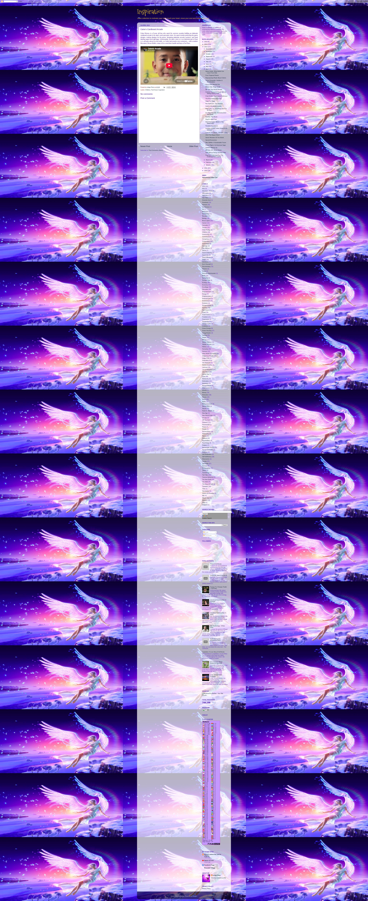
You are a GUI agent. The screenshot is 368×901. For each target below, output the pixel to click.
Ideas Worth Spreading (209, 353)
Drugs (204, 271)
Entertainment (206, 298)
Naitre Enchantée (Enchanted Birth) (215, 639)
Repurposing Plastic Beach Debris (215, 78)
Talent (204, 470)
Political (204, 438)
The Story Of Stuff (207, 484)
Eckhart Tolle (206, 280)
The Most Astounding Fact (213, 98)
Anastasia (205, 202)
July (207, 61)
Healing (204, 335)
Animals (204, 204)
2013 (206, 44)
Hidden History (206, 342)
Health (204, 337)
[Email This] (167, 87)
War (203, 495)
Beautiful (204, 216)
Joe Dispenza (206, 362)
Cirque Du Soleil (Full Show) (218, 575)
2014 (206, 41)
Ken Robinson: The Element (214, 103)
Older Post (193, 146)
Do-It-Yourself (206, 264)
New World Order (207, 415)
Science (204, 452)
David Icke (205, 255)
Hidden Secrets (207, 344)
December (209, 49)
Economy (205, 285)
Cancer (204, 223)
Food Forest (206, 314)
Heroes (204, 340)
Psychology (205, 443)
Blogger (195, 896)
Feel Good (154, 90)
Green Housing (206, 330)
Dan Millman (206, 248)
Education (205, 289)
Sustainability (206, 468)
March (208, 160)
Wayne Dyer (206, 498)
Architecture (205, 207)
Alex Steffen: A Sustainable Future (215, 142)
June (207, 64)
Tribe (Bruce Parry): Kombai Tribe (215, 152)
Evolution (205, 303)
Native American (207, 404)
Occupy (204, 417)
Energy (204, 294)
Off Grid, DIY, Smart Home (213, 150)
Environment (206, 301)
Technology (205, 472)
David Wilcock (206, 257)
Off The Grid (206, 420)
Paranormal (205, 424)
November (209, 51)
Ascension (205, 211)
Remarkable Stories (208, 447)
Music (204, 399)
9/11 (203, 188)
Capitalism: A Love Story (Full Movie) (213, 652)
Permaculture (206, 431)
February (209, 162)
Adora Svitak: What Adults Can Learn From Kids (214, 72)
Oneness (205, 422)
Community (205, 234)
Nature (204, 408)
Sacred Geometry (207, 449)
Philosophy (205, 433)
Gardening (205, 321)
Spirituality (205, 463)
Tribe (203, 488)
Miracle (204, 390)
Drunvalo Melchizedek (209, 273)
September (209, 56)
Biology (204, 218)
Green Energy (206, 328)
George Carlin (206, 323)
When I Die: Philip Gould (212, 87)
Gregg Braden (206, 333)
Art (203, 209)
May (207, 66)
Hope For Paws (210, 101)
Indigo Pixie (217, 875)
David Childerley (207, 252)
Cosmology (205, 243)
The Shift (205, 482)
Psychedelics (206, 440)
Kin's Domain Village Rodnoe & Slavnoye (216, 662)
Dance (204, 250)
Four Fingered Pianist (212, 75)
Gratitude (205, 326)
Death (204, 259)
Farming (204, 307)
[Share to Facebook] (173, 87)
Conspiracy (205, 239)
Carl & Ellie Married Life (212, 84)
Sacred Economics (211, 140)
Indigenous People (208, 356)
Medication (205, 381)
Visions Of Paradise (208, 493)
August (208, 59)
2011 (206, 168)
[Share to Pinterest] (175, 87)
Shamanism (205, 459)
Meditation (205, 383)
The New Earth (206, 479)
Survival (204, 466)
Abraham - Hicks (207, 191)
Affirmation (205, 193)
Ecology (204, 282)
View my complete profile (218, 878)
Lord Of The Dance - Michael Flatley (216, 132)
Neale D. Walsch (207, 411)
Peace (204, 427)
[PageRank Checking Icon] (205, 710)
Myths (204, 401)
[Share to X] (171, 87)
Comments (208, 535)
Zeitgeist (204, 505)
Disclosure (205, 262)
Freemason (205, 319)
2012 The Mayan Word (212, 135)
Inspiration (150, 11)
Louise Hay (205, 374)
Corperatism (206, 241)
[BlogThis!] (169, 87)
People (204, 429)
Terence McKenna (207, 477)
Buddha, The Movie (211, 117)
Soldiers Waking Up (211, 147)
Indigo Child (205, 358)
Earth (203, 275)
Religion (204, 445)
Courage (204, 246)
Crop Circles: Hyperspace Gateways (216, 96)
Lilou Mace (205, 372)
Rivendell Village (209, 868)
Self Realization (207, 454)
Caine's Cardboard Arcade (213, 106)
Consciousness (206, 236)
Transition (205, 486)
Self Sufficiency (206, 456)
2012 (206, 46)
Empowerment (206, 291)
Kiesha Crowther (207, 365)
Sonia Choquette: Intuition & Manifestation (213, 81)
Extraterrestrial (206, 305)
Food (203, 312)
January (208, 165)
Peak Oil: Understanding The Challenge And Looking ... (214, 155)
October (208, 54)
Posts (206, 532)
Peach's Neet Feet (211, 119)
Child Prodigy (206, 230)
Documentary (206, 266)
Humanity (205, 349)
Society (204, 461)
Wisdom (204, 500)
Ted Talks (205, 475)
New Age (205, 413)
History (204, 346)
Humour (204, 351)
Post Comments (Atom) (156, 150)
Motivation (205, 395)
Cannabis (205, 225)
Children (147, 90)
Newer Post (145, 146)
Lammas (204, 367)
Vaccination (205, 491)
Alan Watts (205, 197)
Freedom (205, 317)
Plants (204, 436)
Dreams (204, 269)
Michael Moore (206, 385)
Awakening (205, 213)
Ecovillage (205, 287)
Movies (204, 397)
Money (204, 392)
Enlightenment (206, 296)
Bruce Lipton (206, 220)
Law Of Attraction (207, 369)
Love (203, 376)
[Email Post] (164, 87)
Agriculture (205, 195)
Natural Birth (206, 406)
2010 (206, 170)
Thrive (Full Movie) (215, 564)
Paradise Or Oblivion (211, 126)
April (207, 69)
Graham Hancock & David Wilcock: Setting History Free (216, 92)
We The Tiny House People (213, 89)
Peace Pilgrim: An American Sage (215, 145)
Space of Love (209, 860)
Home (169, 146)
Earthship (205, 278)
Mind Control (206, 388)
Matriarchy (205, 378)
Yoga (203, 502)
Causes (204, 227)
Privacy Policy (206, 888)
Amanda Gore (206, 200)
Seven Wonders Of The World (214, 137)
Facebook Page (209, 865)
